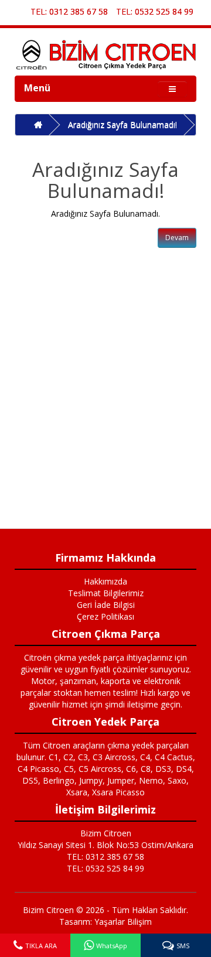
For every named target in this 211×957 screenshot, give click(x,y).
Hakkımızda (105, 581)
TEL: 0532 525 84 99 (154, 11)
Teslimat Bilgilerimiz (106, 593)
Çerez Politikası (105, 616)
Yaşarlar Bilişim (123, 921)
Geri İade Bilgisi (106, 604)
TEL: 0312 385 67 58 (69, 11)
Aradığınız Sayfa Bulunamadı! (122, 124)
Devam (177, 237)
